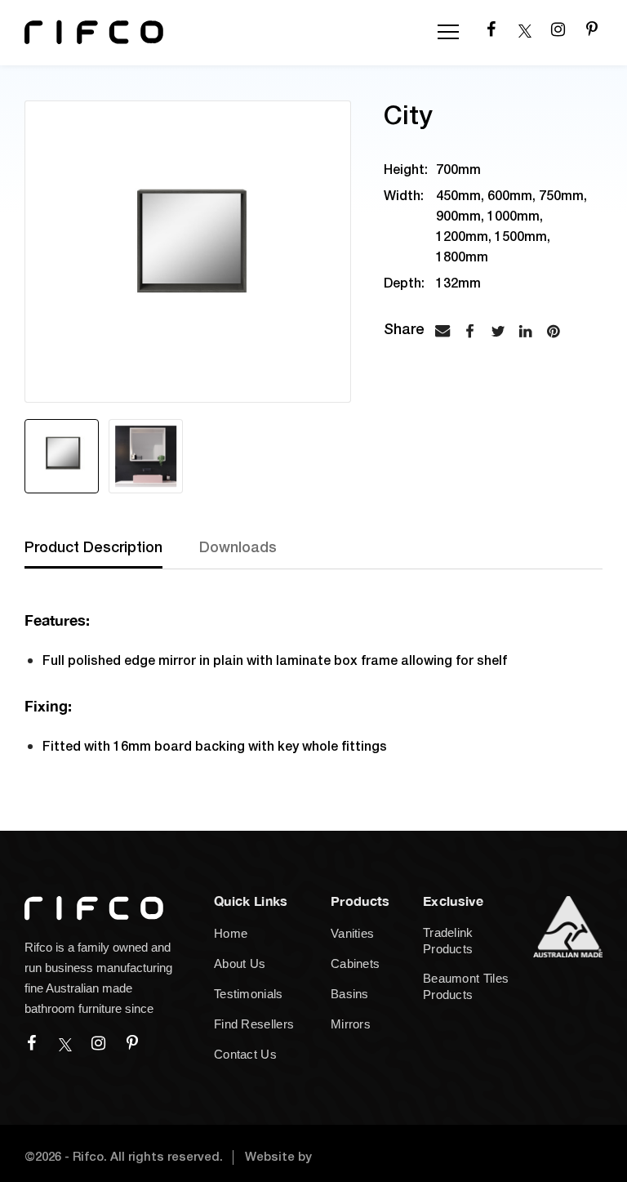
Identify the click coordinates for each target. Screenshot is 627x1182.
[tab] (111, 554)
